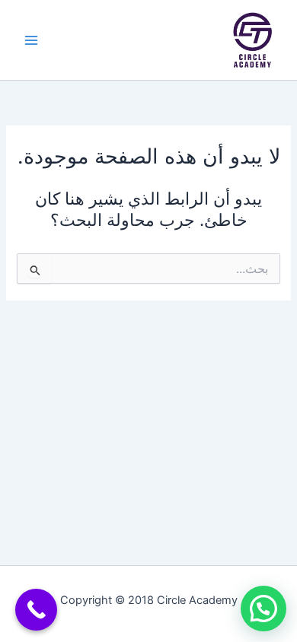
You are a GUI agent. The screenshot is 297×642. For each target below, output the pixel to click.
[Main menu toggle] (31, 40)
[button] (263, 608)
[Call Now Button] (36, 610)
